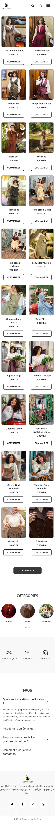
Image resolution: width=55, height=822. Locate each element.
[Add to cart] (40, 5)
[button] (26, 627)
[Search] (32, 6)
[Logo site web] (6, 6)
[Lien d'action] (12, 804)
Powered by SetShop (31, 819)
